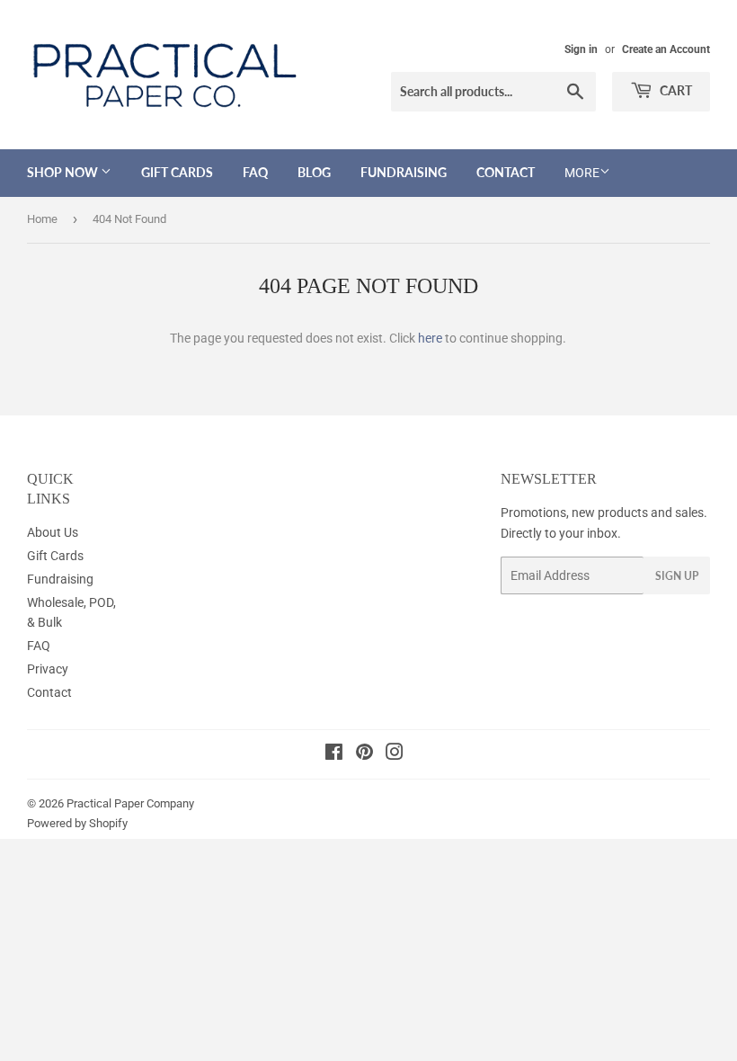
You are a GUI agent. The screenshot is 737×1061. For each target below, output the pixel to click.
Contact (505, 172)
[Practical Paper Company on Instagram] (395, 754)
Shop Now (64, 172)
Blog (314, 172)
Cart (674, 90)
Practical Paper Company (130, 803)
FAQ (255, 172)
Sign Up (676, 576)
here (430, 338)
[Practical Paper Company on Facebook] (333, 754)
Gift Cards (177, 172)
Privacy (47, 669)
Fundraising (403, 172)
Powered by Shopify (77, 823)
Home (42, 219)
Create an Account (666, 49)
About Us (52, 532)
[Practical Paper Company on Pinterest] (364, 754)
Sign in (581, 49)
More (581, 172)
